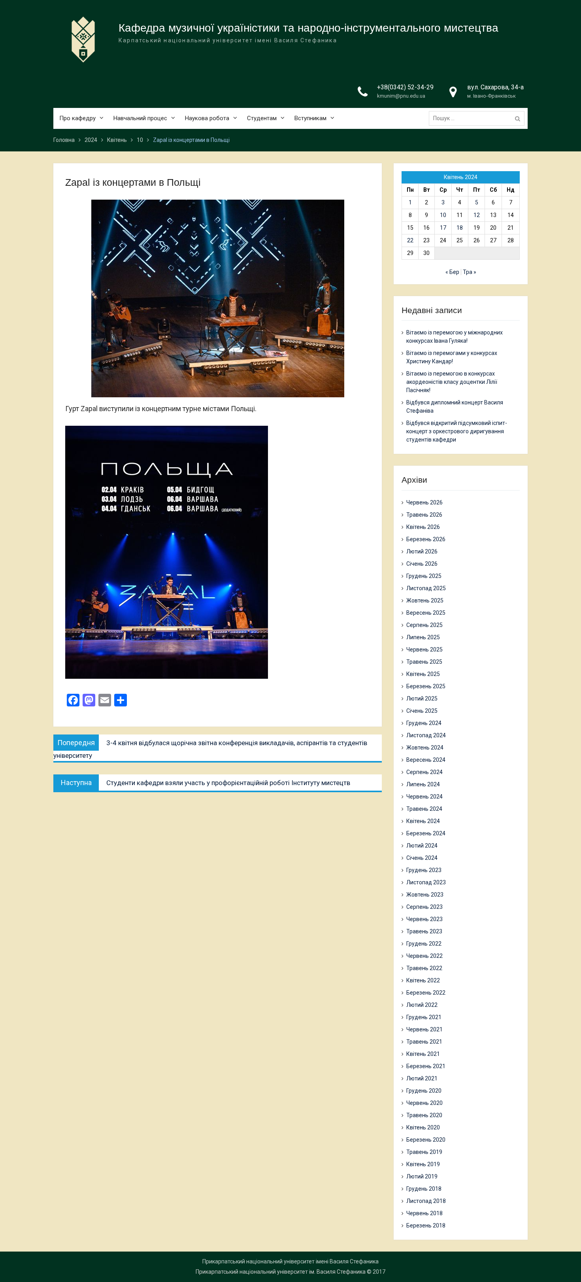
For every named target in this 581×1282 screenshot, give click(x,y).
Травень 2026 (424, 515)
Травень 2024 (424, 809)
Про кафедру (77, 118)
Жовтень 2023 (424, 894)
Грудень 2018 (423, 1189)
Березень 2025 (425, 686)
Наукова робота (207, 118)
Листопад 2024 (426, 735)
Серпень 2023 (424, 907)
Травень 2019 (424, 1152)
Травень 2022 (424, 968)
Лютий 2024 (422, 845)
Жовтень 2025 (424, 600)
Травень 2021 (424, 1041)
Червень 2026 (424, 502)
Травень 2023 (424, 931)
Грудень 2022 (423, 943)
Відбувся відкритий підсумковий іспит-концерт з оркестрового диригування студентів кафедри (456, 431)
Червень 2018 (424, 1213)
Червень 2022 (424, 956)
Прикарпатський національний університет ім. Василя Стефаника (281, 1272)
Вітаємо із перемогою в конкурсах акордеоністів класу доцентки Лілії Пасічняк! (451, 381)
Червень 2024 (424, 796)
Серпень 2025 (424, 625)
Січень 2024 (422, 858)
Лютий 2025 (422, 698)
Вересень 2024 (425, 760)
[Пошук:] (478, 118)
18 (459, 228)
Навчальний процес (140, 118)
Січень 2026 (422, 564)
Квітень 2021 (423, 1054)
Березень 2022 (425, 992)
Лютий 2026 (422, 551)
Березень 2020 (425, 1140)
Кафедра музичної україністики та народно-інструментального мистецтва (308, 28)
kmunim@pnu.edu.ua (401, 96)
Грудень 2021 (423, 1017)
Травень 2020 (424, 1115)
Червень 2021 (424, 1029)
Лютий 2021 (422, 1078)
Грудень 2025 (423, 576)
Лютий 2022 (422, 1005)
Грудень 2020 (423, 1091)
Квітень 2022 (423, 980)
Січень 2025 (422, 711)
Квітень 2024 (423, 821)
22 (410, 240)
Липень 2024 (423, 784)
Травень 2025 (424, 662)
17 (443, 228)
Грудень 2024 (423, 723)
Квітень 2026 (423, 527)
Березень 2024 (425, 833)
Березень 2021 (425, 1066)
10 (443, 215)
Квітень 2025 (423, 674)
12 (476, 215)
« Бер (452, 272)
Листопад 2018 (426, 1201)
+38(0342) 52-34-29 (405, 87)
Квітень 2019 (423, 1164)
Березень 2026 (425, 539)
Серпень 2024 (424, 772)
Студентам (262, 118)
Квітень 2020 (423, 1127)
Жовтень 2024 (424, 747)
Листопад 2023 (426, 882)
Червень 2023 (424, 919)
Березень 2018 (425, 1225)
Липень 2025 (423, 637)
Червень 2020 (424, 1103)
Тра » (469, 272)
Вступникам (310, 118)
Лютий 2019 (422, 1176)
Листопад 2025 (426, 588)
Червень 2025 (424, 649)
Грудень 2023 (423, 870)
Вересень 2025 (425, 613)
